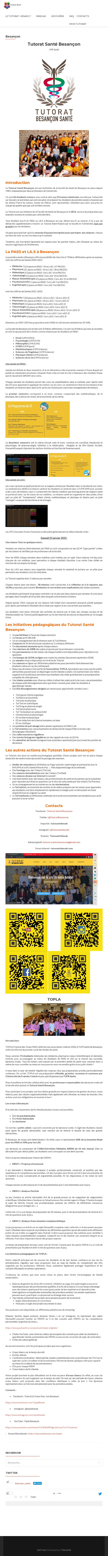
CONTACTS (83, 16)
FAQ (71, 16)
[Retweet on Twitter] (21, 1497)
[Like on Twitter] (27, 1497)
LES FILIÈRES (57, 16)
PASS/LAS (41, 16)
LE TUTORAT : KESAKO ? (18, 16)
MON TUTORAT (77, 23)
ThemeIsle (66, 1550)
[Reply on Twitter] (16, 1497)
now (59, 1493)
